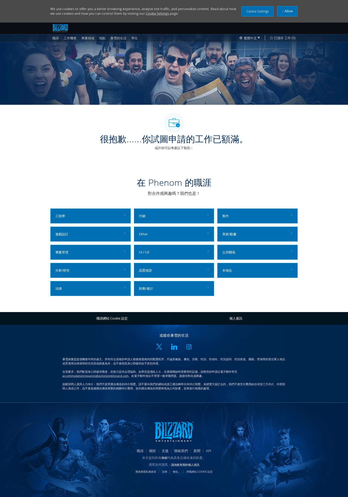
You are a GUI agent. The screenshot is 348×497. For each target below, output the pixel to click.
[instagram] (189, 347)
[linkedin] (174, 347)
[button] (257, 11)
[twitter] (159, 347)
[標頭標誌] (60, 28)
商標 (164, 458)
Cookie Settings (157, 13)
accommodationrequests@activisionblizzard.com (95, 376)
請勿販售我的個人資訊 (185, 465)
